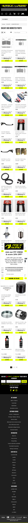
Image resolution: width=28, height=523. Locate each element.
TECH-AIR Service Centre (14, 424)
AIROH (14, 507)
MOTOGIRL (14, 496)
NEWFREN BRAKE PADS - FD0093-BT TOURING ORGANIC (20, 79)
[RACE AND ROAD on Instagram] (16, 390)
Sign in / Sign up (14, 400)
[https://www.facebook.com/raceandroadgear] (10, 390)
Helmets (14, 462)
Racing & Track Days (14, 448)
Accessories (14, 475)
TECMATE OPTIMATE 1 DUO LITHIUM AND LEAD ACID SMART (20, 106)
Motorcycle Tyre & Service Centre (14, 422)
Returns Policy (14, 419)
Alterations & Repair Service (14, 427)
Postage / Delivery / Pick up (14, 416)
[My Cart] (14, 14)
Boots (14, 467)
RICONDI (14, 491)
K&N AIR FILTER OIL (6, 349)
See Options (7, 359)
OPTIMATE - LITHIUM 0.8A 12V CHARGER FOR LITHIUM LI (6, 106)
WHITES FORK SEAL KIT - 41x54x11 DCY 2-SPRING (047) (6, 188)
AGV (14, 509)
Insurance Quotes (14, 429)
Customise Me (14, 454)
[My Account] (10, 15)
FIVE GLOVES (14, 501)
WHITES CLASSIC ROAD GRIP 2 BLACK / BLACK (20, 133)
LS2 (14, 494)
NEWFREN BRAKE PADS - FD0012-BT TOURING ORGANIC (20, 52)
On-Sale (14, 483)
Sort (11, 32)
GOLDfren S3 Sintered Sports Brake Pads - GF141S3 (7, 52)
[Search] (25, 9)
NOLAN (14, 504)
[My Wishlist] (6, 14)
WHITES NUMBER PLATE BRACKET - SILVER (6, 296)
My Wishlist (14, 405)
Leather (14, 457)
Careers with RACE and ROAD (14, 443)
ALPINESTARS (14, 489)
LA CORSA (14, 512)
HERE (12, 385)
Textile (14, 459)
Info (10, 58)
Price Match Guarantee (14, 446)
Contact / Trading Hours (14, 414)
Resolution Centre (14, 408)
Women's (14, 472)
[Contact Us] (19, 15)
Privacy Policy (14, 440)
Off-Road (14, 470)
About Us (14, 435)
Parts (14, 477)
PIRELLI (14, 499)
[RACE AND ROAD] (14, 5)
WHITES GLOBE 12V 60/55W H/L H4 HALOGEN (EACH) (6, 242)
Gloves (14, 465)
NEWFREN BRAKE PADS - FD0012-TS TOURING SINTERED (6, 79)
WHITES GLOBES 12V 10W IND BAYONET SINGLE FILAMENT (20, 242)
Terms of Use (14, 438)
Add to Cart (7, 60)
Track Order (14, 403)
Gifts (14, 480)
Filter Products (5, 19)
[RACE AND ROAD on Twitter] (13, 390)
